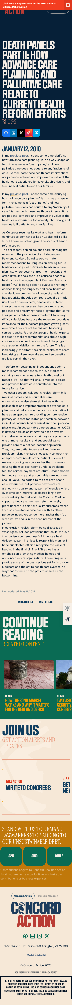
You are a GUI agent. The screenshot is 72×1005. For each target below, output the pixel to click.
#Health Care (27, 602)
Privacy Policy (49, 972)
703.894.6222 (36, 955)
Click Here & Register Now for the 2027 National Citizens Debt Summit (29, 5)
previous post (19, 155)
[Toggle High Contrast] (67, 608)
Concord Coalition (48, 896)
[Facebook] (25, 936)
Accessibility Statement (28, 972)
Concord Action (23, 896)
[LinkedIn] (32, 936)
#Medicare (46, 602)
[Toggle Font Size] (67, 619)
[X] (46, 936)
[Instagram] (39, 936)
